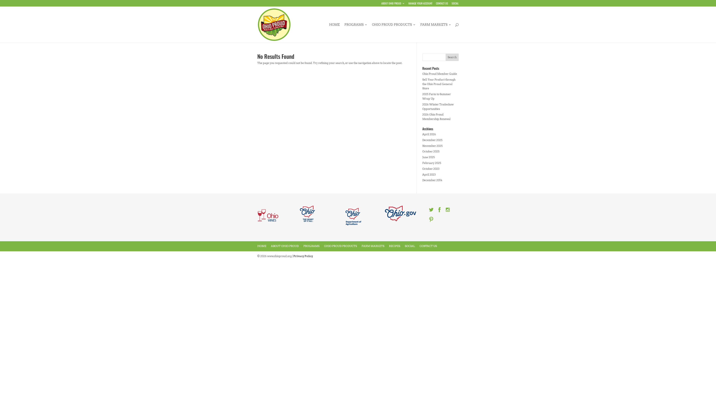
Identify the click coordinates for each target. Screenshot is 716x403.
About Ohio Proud (391, 3)
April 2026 (429, 134)
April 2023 (429, 174)
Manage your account (420, 3)
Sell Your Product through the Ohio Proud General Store (439, 84)
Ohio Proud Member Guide (439, 73)
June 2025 (428, 157)
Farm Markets (434, 24)
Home (334, 24)
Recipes (394, 246)
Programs (354, 24)
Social (455, 3)
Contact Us (442, 3)
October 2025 (430, 151)
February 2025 (431, 163)
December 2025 (432, 140)
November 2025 (432, 145)
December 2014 (432, 180)
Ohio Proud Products (392, 24)
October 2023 (430, 168)
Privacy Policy (303, 256)
